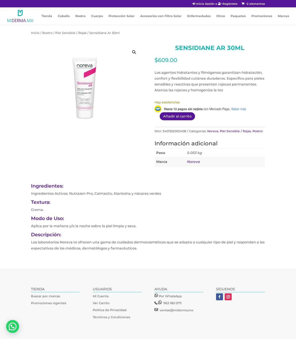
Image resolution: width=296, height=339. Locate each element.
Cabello (64, 16)
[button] (134, 52)
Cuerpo (97, 16)
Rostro (80, 16)
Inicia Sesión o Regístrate (216, 3)
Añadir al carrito (177, 116)
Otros (220, 16)
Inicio (35, 33)
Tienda (46, 16)
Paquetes (238, 16)
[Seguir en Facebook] (219, 296)
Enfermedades (199, 16)
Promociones (261, 16)
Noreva (212, 131)
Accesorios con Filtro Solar (161, 16)
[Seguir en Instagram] (228, 296)
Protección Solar (122, 16)
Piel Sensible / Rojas (70, 33)
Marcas (283, 16)
